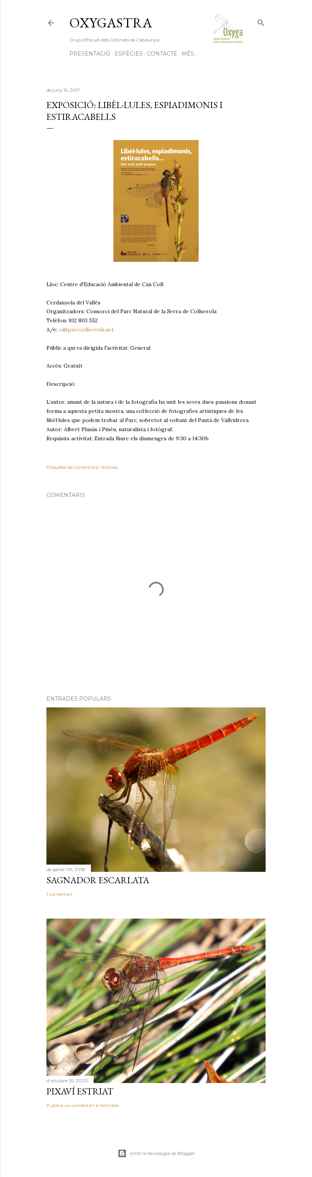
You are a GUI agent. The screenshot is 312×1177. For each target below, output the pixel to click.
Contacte (162, 53)
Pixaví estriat (79, 1091)
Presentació (89, 53)
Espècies (129, 53)
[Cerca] (261, 21)
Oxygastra (110, 23)
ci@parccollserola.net (86, 329)
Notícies (109, 467)
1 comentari (59, 894)
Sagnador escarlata (97, 880)
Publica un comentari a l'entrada (82, 1105)
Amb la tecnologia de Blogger (162, 1153)
